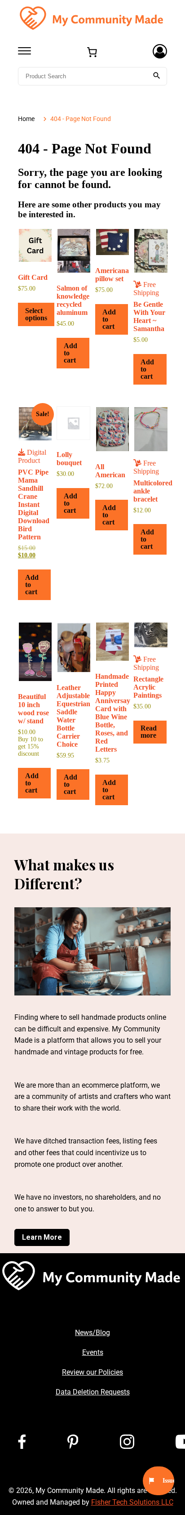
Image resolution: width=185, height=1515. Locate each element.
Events (92, 1352)
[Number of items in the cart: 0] (92, 52)
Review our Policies (92, 1372)
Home (26, 119)
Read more (149, 731)
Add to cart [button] (70, 353)
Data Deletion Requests (93, 1392)
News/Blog (92, 1332)
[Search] (157, 76)
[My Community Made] (92, 18)
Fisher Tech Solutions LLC (132, 1502)
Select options (36, 314)
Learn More (42, 1237)
